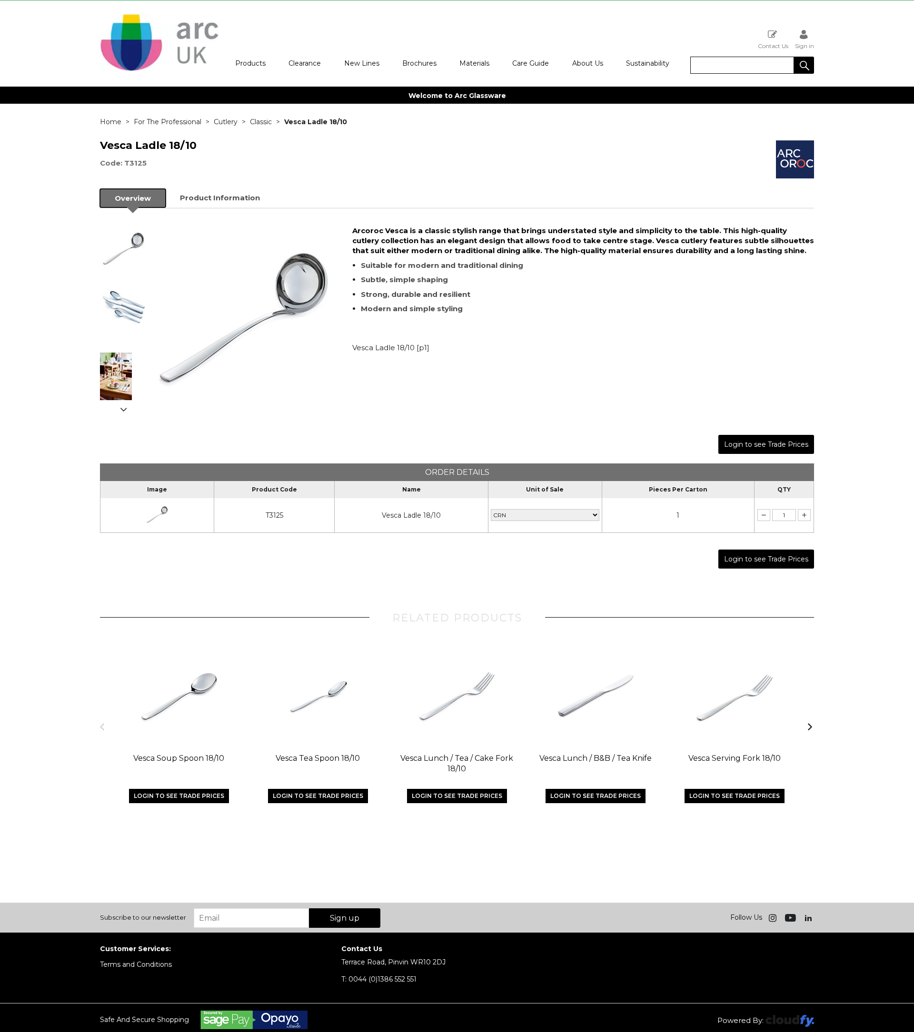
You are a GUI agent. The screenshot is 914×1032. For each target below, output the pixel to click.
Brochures (419, 63)
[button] (804, 65)
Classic (261, 122)
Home (110, 122)
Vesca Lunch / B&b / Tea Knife (595, 758)
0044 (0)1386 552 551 (379, 979)
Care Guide (530, 63)
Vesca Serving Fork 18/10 (734, 758)
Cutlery (226, 122)
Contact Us (773, 45)
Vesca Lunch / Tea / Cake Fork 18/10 (456, 763)
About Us (587, 63)
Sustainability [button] (647, 63)
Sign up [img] (344, 918)
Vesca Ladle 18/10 (411, 515)
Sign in (804, 45)
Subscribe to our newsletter (143, 917)
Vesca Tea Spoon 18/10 (318, 758)
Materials (474, 63)
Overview (133, 198)
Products (250, 63)
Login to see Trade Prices (766, 444)
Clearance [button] (304, 63)
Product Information (220, 197)
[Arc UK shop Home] (159, 70)
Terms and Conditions (136, 964)
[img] (773, 917)
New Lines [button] (361, 63)
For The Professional (167, 122)
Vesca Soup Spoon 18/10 (178, 758)
